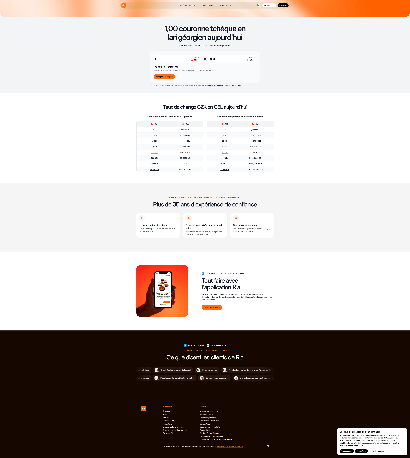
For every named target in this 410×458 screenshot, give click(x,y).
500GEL (225, 158)
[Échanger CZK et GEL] (205, 59)
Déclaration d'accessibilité (210, 427)
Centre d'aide (205, 424)
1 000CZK (154, 164)
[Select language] (267, 445)
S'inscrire (283, 5)
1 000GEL (225, 164)
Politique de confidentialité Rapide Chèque (216, 439)
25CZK (154, 141)
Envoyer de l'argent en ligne (173, 427)
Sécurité (166, 418)
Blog (165, 414)
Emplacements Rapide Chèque (211, 436)
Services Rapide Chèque (209, 433)
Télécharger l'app (212, 307)
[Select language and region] (259, 5)
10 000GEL (224, 169)
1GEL (225, 130)
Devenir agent (168, 421)
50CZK (154, 147)
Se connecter (269, 5)
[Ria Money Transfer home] (123, 5)
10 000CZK (154, 169)
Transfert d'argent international (175, 430)
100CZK (154, 152)
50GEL (224, 147)
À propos (166, 411)
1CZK (154, 130)
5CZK (154, 135)
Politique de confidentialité (210, 411)
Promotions (167, 424)
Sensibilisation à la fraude (209, 421)
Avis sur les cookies (207, 414)
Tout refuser (361, 451)
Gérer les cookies (377, 451)
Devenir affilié (168, 433)
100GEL (225, 152)
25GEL (224, 141)
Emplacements (207, 5)
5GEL (225, 135)
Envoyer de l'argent (164, 77)
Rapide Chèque (205, 430)
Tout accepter (346, 451)
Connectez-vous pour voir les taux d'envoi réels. (223, 85)
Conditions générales (208, 418)
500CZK (154, 158)
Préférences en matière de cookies (230, 446)
